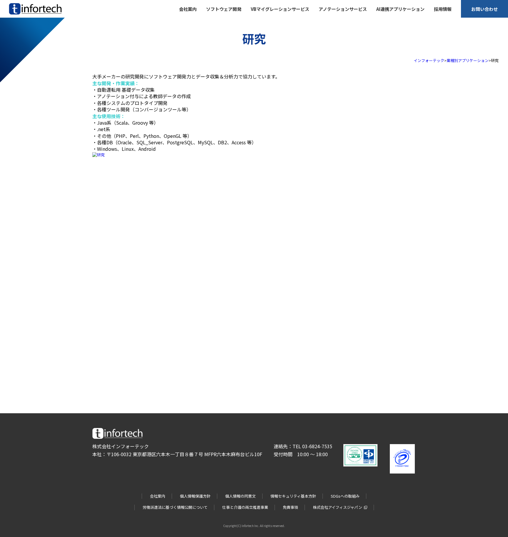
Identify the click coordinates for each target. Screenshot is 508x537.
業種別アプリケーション (468, 60)
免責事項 (290, 507)
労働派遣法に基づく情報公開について (175, 507)
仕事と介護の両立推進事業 (245, 507)
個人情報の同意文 (240, 496)
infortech (17, 14)
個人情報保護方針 (195, 496)
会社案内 (157, 496)
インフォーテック (429, 60)
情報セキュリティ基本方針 (293, 496)
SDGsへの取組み (345, 496)
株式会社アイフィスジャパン (337, 507)
